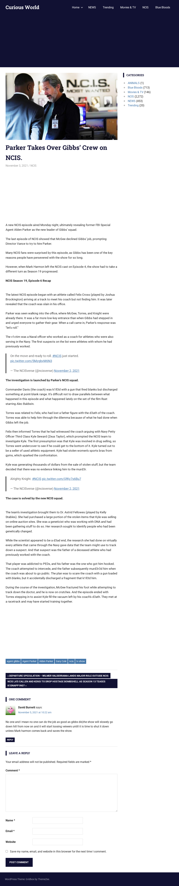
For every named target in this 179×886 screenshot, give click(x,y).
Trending (108, 7)
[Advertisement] (89, 41)
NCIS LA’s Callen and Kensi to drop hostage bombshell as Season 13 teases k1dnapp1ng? (56, 683)
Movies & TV (128, 7)
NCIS (145, 7)
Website (11, 842)
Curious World (22, 7)
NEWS (92, 7)
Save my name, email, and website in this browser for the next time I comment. (58, 851)
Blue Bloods (162, 7)
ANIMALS (134, 83)
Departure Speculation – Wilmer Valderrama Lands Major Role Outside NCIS (59, 676)
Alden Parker (46, 661)
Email (10, 831)
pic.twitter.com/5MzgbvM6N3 (31, 361)
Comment (13, 770)
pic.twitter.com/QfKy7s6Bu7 (61, 479)
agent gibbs (13, 661)
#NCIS (57, 356)
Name (10, 820)
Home (75, 7)
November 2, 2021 (67, 371)
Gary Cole (61, 661)
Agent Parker (29, 661)
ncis (71, 661)
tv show (80, 661)
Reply (10, 739)
